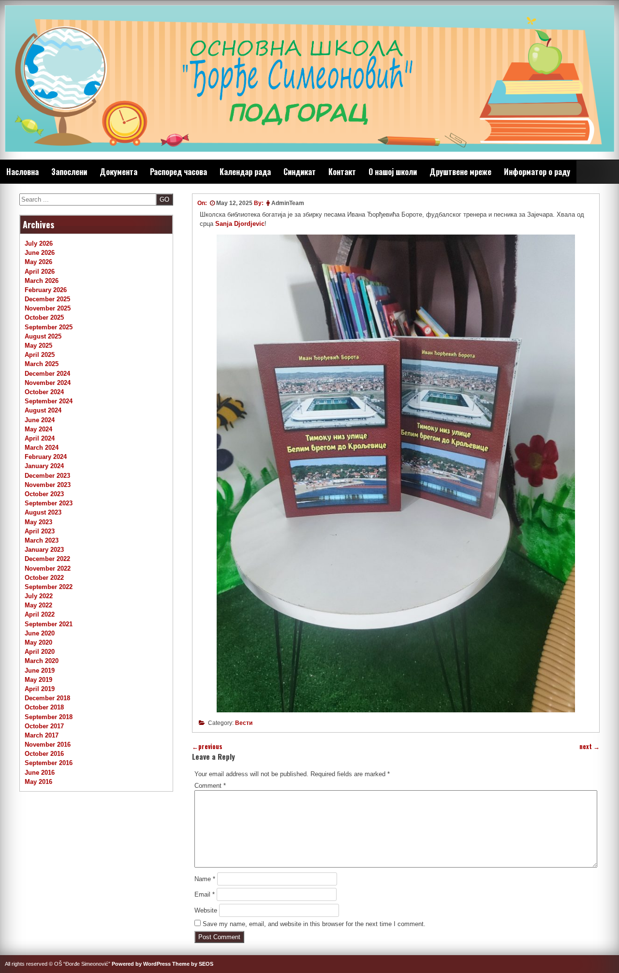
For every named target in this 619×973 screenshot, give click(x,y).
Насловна (22, 171)
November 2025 (48, 308)
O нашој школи (392, 171)
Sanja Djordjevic (240, 223)
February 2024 (46, 456)
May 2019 (38, 679)
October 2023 (44, 494)
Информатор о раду (537, 171)
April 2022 (40, 614)
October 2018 (44, 707)
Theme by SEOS (192, 964)
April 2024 (40, 438)
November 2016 (48, 744)
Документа (118, 171)
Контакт (342, 171)
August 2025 (43, 336)
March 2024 (42, 447)
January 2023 (44, 549)
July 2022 (39, 596)
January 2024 (44, 466)
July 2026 (39, 243)
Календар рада (245, 171)
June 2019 (40, 670)
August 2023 (43, 512)
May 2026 (38, 261)
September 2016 (49, 763)
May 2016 (38, 781)
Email (204, 894)
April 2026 (40, 271)
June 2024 (40, 420)
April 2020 (40, 651)
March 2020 (42, 660)
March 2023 (42, 540)
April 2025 (40, 354)
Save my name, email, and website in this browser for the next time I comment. (314, 924)
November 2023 (48, 484)
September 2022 (49, 586)
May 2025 (38, 345)
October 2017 (44, 726)
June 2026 (40, 252)
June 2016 (40, 772)
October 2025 (44, 317)
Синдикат (299, 171)
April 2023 (40, 531)
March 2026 (42, 280)
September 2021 (49, 624)
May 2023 (38, 522)
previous (207, 746)
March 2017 (42, 735)
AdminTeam (287, 203)
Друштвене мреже (460, 171)
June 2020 (40, 633)
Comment (210, 785)
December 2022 (47, 558)
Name (204, 879)
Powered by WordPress (141, 964)
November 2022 (48, 568)
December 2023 (47, 475)
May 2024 (38, 429)
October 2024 (44, 392)
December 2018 (47, 698)
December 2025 (47, 299)
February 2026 (46, 290)
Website (205, 910)
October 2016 (44, 753)
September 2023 (49, 503)
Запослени (69, 171)
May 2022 (38, 605)
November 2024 (48, 382)
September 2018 (49, 717)
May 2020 (38, 642)
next (589, 746)
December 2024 (47, 373)
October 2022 (44, 577)
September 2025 (49, 327)
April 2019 (40, 689)
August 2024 (43, 410)
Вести (243, 723)
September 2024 (49, 401)
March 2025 (42, 364)
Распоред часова (178, 171)
